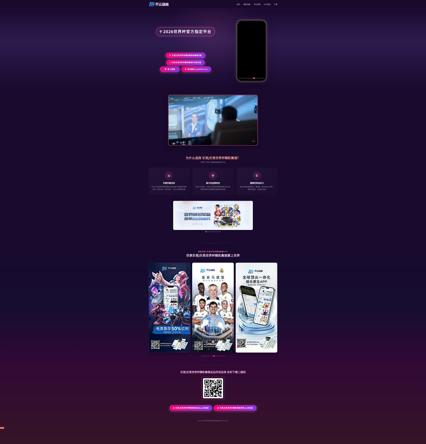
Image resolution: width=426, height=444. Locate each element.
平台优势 (257, 4)
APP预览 (267, 4)
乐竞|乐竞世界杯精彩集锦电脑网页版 (187, 55)
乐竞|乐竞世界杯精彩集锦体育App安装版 (236, 408)
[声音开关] (253, 141)
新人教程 (171, 69)
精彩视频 (247, 4)
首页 (238, 4)
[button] (202, 356)
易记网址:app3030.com (197, 69)
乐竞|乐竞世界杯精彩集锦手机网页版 (186, 62)
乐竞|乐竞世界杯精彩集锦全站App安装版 (192, 408)
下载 (275, 4)
